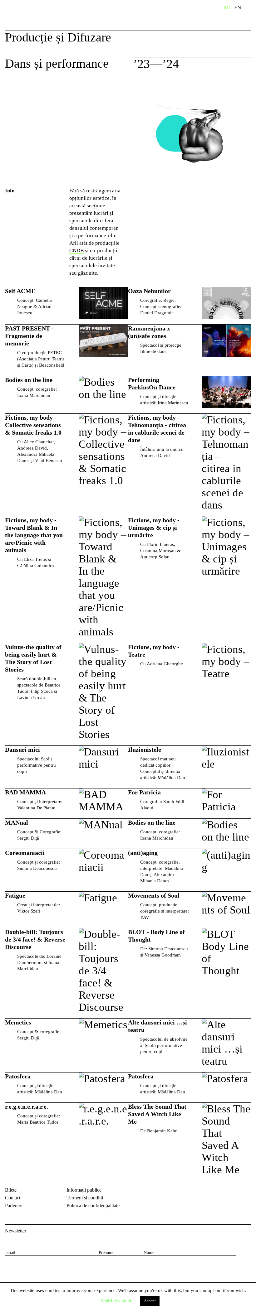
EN (237, 8)
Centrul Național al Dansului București (25, 16)
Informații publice (83, 1190)
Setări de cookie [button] (116, 1300)
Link (66, 305)
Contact (12, 1197)
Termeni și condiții (84, 1197)
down (238, 64)
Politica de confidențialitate (93, 1205)
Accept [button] (150, 1301)
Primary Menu (251, 8)
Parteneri (13, 1205)
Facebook (133, 1201)
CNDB (76, 250)
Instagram (149, 1201)
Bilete (11, 1190)
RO (226, 8)
